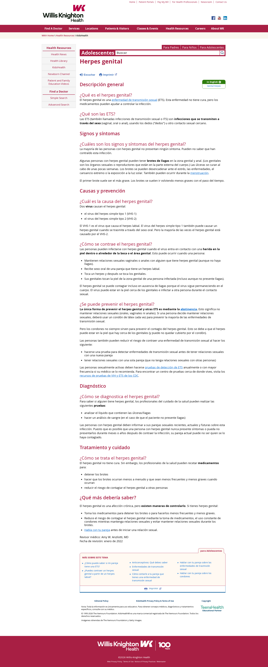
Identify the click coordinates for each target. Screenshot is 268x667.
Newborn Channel (59, 74)
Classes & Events (147, 28)
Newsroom (206, 1)
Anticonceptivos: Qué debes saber (150, 562)
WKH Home (48, 35)
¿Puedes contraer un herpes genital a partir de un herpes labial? (100, 574)
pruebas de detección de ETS (164, 367)
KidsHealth (58, 67)
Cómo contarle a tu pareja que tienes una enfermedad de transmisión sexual (148, 577)
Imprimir (108, 74)
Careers (200, 28)
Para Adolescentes (212, 47)
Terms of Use (128, 661)
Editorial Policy (101, 601)
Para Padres (171, 47)
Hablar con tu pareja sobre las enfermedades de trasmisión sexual (195, 565)
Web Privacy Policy (114, 661)
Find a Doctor (58, 91)
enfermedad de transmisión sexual (134, 100)
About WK (217, 28)
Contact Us (221, 1)
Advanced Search (58, 104)
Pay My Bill (163, 1)
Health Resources (177, 28)
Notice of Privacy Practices (145, 661)
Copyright (206, 601)
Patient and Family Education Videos (59, 82)
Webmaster (161, 661)
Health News (59, 54)
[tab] (211, 550)
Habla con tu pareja (97, 530)
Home (132, 1)
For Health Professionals (184, 1)
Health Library (58, 60)
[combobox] (167, 52)
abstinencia (189, 309)
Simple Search (58, 98)
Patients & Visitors (117, 28)
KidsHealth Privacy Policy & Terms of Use (155, 601)
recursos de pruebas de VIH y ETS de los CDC (109, 375)
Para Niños (189, 47)
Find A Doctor (53, 28)
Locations (91, 28)
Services (74, 28)
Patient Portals (146, 1)
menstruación (199, 173)
